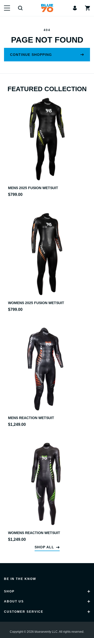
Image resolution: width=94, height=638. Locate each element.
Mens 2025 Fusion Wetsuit (33, 188)
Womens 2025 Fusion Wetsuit (36, 303)
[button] (7, 8)
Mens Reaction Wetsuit (31, 418)
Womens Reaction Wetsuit (34, 533)
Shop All (44, 547)
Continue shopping (31, 55)
